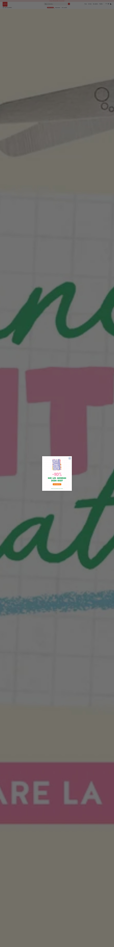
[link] (57, 473)
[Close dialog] (70, 458)
